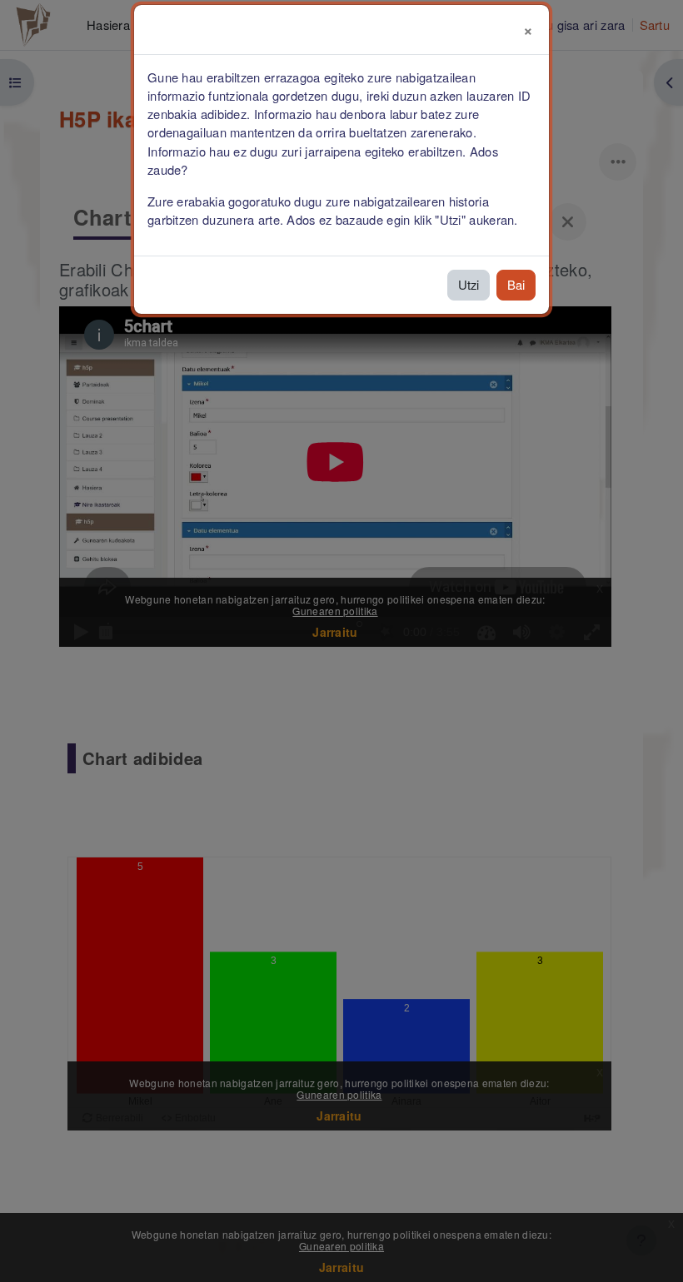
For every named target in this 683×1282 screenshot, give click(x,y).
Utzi (468, 284)
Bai (516, 284)
